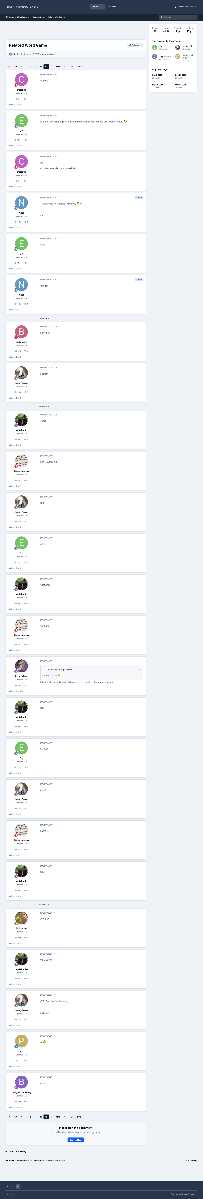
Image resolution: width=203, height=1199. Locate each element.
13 (51, 67)
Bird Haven (21, 928)
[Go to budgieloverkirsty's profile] (21, 1082)
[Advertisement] (76, 30)
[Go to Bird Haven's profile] (21, 918)
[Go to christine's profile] (21, 79)
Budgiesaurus (21, 471)
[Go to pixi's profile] (21, 1041)
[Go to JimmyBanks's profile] (21, 372)
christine (21, 89)
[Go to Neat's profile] (10, 54)
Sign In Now (76, 1140)
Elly (21, 130)
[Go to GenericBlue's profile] (21, 665)
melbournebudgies (187, 56)
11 (41, 67)
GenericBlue (21, 676)
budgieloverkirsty (21, 1092)
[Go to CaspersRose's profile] (154, 56)
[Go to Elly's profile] (21, 120)
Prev (15, 67)
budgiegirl (21, 342)
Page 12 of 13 (75, 67)
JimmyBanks (21, 383)
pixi (21, 1051)
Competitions (48, 54)
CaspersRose (165, 56)
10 (35, 67)
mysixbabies (21, 430)
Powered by (184, 1194)
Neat (15, 54)
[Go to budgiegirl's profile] (21, 331)
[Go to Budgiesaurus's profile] (21, 460)
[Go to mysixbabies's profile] (21, 419)
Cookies (10, 1194)
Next (58, 67)
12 (46, 67)
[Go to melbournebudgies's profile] (177, 56)
